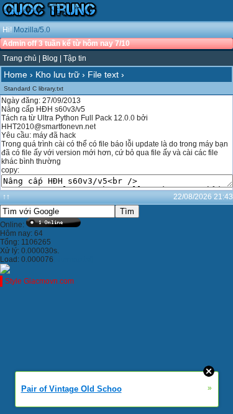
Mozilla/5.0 (32, 29)
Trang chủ (19, 58)
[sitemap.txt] (73, 259)
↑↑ (6, 196)
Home (15, 74)
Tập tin (74, 58)
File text (103, 74)
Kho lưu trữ (57, 74)
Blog (50, 58)
